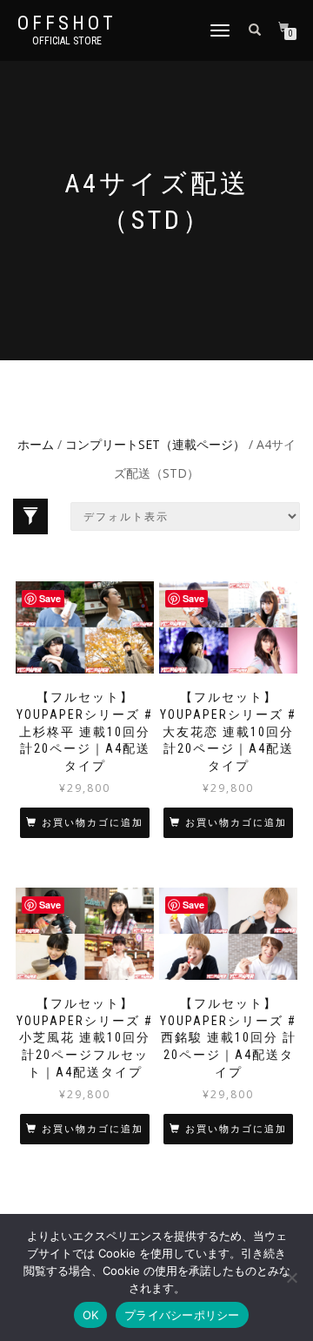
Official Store (67, 41)
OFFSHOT (67, 23)
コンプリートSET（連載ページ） (155, 444)
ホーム (35, 444)
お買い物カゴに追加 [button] (92, 822)
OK (91, 1315)
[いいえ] (291, 1277)
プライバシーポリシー (182, 1315)
